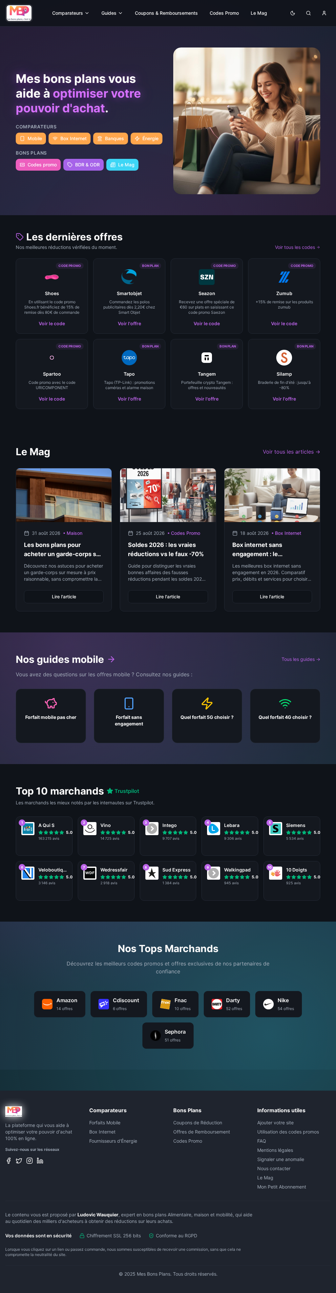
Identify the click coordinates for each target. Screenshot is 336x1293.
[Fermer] (232, 592)
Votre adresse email (127, 651)
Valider (168, 681)
